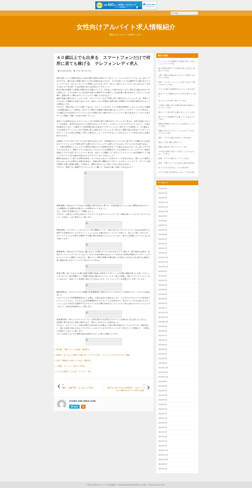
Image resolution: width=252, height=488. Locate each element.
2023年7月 (162, 335)
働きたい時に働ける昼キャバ (170, 142)
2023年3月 (162, 354)
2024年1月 (162, 308)
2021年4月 (162, 432)
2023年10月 (163, 322)
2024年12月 (163, 257)
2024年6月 (162, 285)
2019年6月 (162, 464)
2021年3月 (162, 437)
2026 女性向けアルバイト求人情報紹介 (102, 485)
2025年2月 (162, 248)
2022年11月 (163, 372)
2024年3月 (162, 299)
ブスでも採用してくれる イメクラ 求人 (73, 371)
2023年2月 (162, 358)
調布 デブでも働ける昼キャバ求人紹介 (174, 138)
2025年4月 (162, 239)
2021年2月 (162, 441)
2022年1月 (162, 418)
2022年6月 (162, 395)
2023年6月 (162, 340)
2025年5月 (162, 234)
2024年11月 (163, 262)
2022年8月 (162, 386)
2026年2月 (162, 193)
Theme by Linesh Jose (156, 485)
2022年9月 (162, 381)
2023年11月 (163, 317)
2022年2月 (162, 414)
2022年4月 (162, 404)
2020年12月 (163, 450)
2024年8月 (162, 276)
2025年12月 (163, 202)
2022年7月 (162, 391)
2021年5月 (162, 427)
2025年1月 (162, 253)
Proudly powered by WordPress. (129, 485)
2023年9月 (162, 326)
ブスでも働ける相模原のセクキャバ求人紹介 (176, 89)
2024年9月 (162, 271)
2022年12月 (163, 368)
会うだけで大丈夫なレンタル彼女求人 (174, 168)
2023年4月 (162, 349)
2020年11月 (163, 455)
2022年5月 (162, 400)
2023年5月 (162, 345)
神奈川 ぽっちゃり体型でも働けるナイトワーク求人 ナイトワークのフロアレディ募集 (93, 355)
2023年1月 (162, 363)
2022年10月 (163, 377)
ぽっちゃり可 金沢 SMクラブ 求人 (172, 101)
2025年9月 (162, 216)
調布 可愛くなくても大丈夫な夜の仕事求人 (176, 163)
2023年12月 (163, 313)
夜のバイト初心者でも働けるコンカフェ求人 (176, 112)
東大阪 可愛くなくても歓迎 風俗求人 (73, 349)
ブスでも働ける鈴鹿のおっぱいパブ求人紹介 (176, 172)
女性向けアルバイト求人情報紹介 (126, 27)
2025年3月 (162, 244)
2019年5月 (162, 469)
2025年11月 (163, 207)
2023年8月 (162, 331)
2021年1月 (162, 446)
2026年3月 (162, 189)
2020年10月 (163, 459)
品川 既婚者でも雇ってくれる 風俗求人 (73, 360)
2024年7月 (162, 280)
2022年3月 (162, 409)
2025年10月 (163, 211)
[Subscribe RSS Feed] (83, 407)
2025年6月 (162, 230)
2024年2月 (162, 303)
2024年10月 (163, 267)
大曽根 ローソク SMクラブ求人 (70, 366)
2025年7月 (162, 225)
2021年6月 (162, 423)
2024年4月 (162, 294)
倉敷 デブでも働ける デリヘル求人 (174, 158)
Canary (144, 485)
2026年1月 (162, 198)
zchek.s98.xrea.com (83, 71)
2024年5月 (162, 290)
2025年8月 (162, 221)
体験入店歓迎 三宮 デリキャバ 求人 (172, 147)
